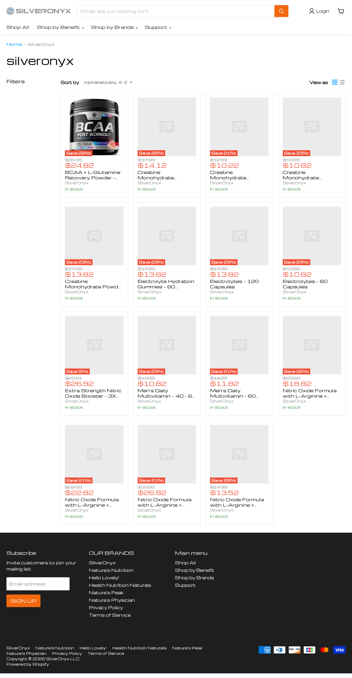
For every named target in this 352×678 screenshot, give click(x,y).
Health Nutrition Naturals (120, 585)
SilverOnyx (76, 182)
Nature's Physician (112, 600)
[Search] (281, 11)
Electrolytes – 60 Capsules (305, 283)
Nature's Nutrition (111, 570)
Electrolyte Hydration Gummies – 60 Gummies (166, 286)
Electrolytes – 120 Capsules (234, 283)
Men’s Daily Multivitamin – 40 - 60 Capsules (167, 395)
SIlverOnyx (149, 291)
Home (14, 44)
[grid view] (334, 82)
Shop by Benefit (59, 27)
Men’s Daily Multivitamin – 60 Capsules (233, 395)
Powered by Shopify (27, 664)
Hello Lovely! (104, 577)
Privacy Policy (106, 607)
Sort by (70, 82)
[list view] (342, 82)
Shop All (17, 27)
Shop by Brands (113, 27)
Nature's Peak (106, 592)
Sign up (23, 601)
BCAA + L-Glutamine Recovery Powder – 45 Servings (92, 177)
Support (157, 27)
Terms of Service (110, 615)
